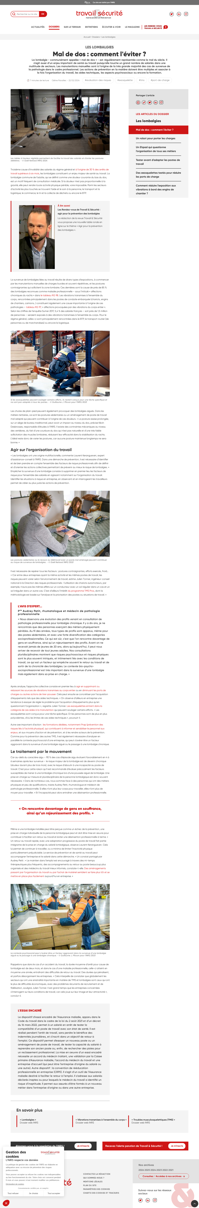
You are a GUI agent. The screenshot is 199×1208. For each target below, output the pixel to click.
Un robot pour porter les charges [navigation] (155, 138)
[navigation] (99, 2)
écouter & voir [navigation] (111, 27)
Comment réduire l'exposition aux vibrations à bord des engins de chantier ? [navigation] (156, 189)
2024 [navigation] (153, 1170)
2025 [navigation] (147, 1170)
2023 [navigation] (159, 1170)
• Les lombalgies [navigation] (107, 37)
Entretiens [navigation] (91, 27)
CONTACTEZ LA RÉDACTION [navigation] (96, 1174)
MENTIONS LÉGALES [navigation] (92, 1181)
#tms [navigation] (141, 80)
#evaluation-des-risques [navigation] (98, 80)
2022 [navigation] (165, 1170)
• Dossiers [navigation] (95, 37)
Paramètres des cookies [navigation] (96, 1189)
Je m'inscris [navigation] (83, 1145)
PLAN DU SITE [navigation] (89, 1185)
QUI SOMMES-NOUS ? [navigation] (93, 1178)
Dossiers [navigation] (54, 26)
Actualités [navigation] (37, 27)
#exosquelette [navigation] (125, 80)
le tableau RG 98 (49, 295)
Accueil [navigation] (87, 37)
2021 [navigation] (170, 1170)
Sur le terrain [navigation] (72, 27)
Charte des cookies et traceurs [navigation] (101, 1193)
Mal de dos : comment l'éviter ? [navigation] (155, 129)
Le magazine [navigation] (132, 27)
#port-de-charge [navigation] (160, 80)
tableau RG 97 (33, 307)
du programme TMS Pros (81, 590)
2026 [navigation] (141, 1170)
